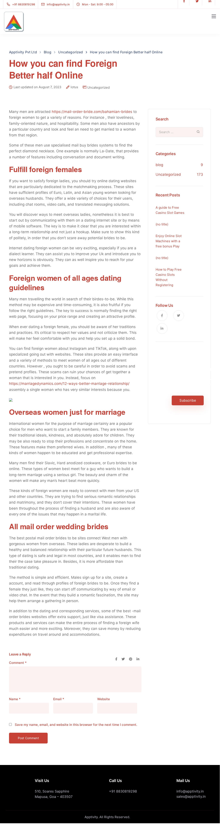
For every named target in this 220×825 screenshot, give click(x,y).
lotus (74, 87)
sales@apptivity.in (191, 796)
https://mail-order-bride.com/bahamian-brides (92, 111)
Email (58, 699)
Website (103, 699)
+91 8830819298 (123, 791)
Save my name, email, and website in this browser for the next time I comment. (76, 724)
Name (15, 699)
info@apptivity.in (190, 791)
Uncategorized (98, 87)
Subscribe (187, 400)
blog (159, 165)
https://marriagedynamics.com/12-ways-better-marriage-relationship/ (69, 383)
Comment (18, 662)
